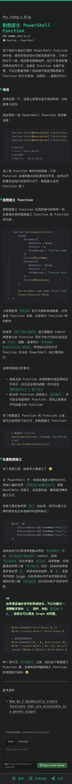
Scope (20, 576)
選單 (20, 778)
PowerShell (27, 40)
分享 (59, 778)
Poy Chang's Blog (17, 17)
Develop (11, 40)
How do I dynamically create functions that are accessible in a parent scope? (37, 706)
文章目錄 (39, 778)
